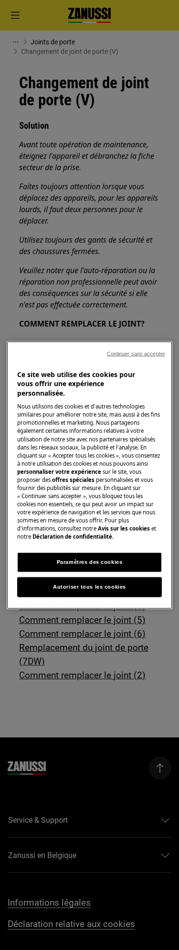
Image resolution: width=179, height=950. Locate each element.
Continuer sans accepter (136, 353)
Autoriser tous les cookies (89, 587)
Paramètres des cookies (90, 562)
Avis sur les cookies (124, 528)
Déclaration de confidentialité (72, 536)
